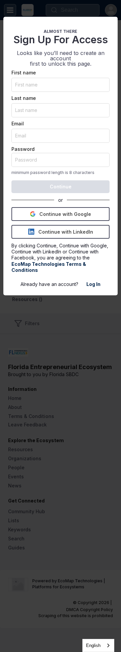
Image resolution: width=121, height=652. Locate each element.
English (93, 645)
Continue (61, 186)
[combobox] (98, 645)
